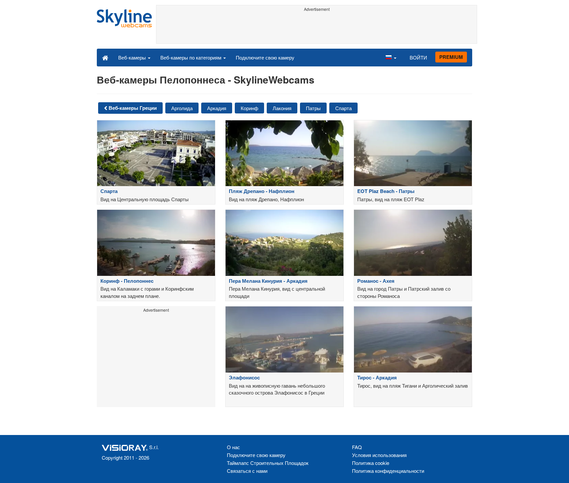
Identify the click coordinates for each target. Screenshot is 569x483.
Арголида (182, 108)
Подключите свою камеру (265, 57)
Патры (313, 108)
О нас (233, 447)
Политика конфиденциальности (388, 470)
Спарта (343, 108)
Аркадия (216, 108)
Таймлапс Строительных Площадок (268, 462)
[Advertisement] (316, 28)
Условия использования (379, 454)
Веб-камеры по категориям (191, 57)
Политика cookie (370, 462)
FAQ (357, 447)
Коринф (249, 108)
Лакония (282, 108)
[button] (390, 57)
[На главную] (105, 57)
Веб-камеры (132, 57)
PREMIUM (451, 56)
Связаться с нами (247, 470)
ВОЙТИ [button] (418, 57)
